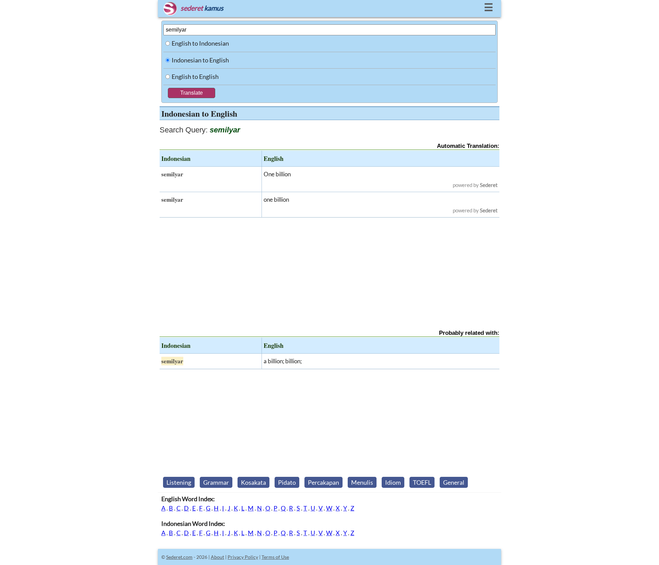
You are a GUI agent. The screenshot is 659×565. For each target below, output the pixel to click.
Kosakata (253, 482)
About (217, 557)
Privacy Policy (243, 557)
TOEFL (422, 482)
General (453, 482)
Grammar (216, 482)
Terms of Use (275, 557)
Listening (178, 482)
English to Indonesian (200, 43)
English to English (195, 76)
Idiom (393, 482)
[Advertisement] (329, 268)
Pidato (287, 482)
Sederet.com (179, 557)
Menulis (362, 482)
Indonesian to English (200, 60)
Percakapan (323, 482)
